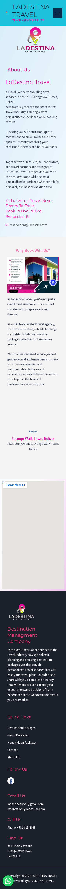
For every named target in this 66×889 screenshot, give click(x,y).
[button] (8, 880)
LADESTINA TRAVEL (31, 11)
